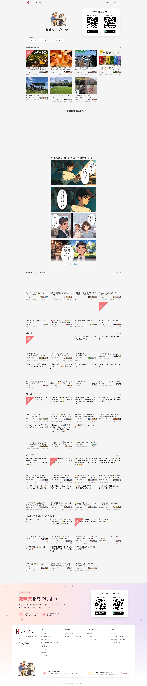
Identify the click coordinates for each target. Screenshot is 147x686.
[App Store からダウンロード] (92, 31)
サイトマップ (44, 650)
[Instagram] (22, 644)
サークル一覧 (42, 41)
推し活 (51, 41)
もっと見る (118, 47)
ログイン (116, 2)
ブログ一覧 (44, 657)
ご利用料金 (44, 647)
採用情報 (89, 638)
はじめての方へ (45, 641)
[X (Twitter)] (18, 644)
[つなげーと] (25, 632)
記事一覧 (43, 654)
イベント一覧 (32, 41)
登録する (125, 675)
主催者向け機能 (68, 634)
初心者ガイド (59, 41)
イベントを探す (45, 638)
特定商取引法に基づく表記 (117, 641)
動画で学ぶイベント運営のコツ (72, 638)
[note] (31, 644)
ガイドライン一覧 (114, 644)
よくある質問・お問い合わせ (48, 644)
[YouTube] (27, 644)
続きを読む (73, 264)
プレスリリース (91, 641)
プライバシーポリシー (116, 638)
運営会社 (89, 634)
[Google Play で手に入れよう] (110, 31)
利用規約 (112, 634)
